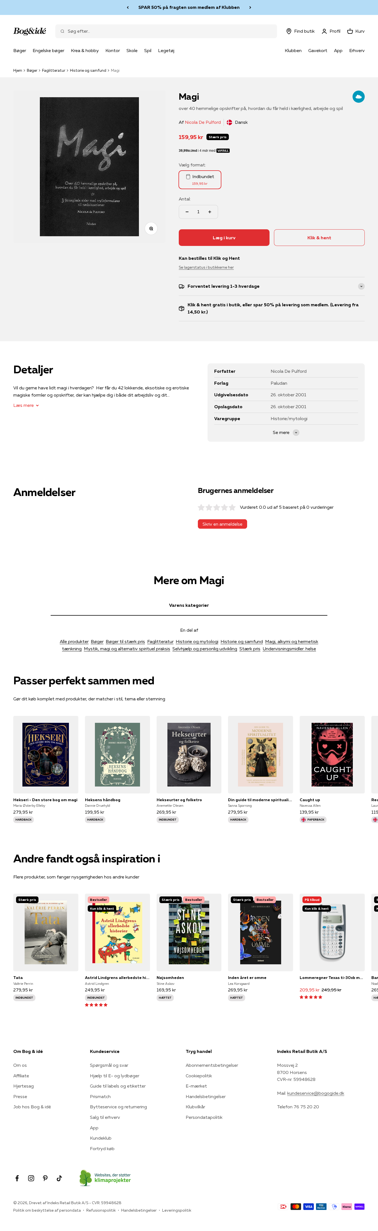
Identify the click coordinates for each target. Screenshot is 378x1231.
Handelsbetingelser (206, 1096)
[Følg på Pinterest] (45, 1178)
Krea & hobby (85, 50)
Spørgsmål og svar (109, 1065)
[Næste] (250, 7)
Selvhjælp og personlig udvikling (204, 648)
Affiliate (21, 1075)
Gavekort (317, 50)
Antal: (185, 199)
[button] (96, 1004)
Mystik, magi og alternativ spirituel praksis (127, 648)
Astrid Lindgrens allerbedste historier (117, 977)
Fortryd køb (102, 1148)
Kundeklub (101, 1138)
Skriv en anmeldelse (222, 524)
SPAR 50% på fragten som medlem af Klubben (189, 7)
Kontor (112, 50)
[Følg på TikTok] (59, 1178)
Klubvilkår (195, 1106)
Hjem (17, 70)
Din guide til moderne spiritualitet (260, 799)
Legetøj (166, 50)
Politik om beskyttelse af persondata (47, 1210)
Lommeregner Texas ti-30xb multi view (332, 977)
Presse (20, 1096)
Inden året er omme (247, 977)
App (338, 50)
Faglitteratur (53, 70)
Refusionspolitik (101, 1210)
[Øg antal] (210, 212)
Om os (20, 1065)
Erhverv (357, 50)
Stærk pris (249, 648)
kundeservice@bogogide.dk (315, 1093)
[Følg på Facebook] (17, 1178)
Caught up (310, 799)
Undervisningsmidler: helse (289, 648)
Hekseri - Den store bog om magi (45, 799)
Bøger (19, 50)
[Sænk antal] (187, 212)
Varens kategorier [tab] (189, 605)
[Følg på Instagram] (31, 1178)
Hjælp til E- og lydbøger (114, 1075)
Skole (132, 50)
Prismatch (100, 1096)
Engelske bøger (48, 50)
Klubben (293, 50)
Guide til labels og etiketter (118, 1086)
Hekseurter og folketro (179, 799)
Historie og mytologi (197, 641)
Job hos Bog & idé (32, 1106)
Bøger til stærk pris (125, 641)
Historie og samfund (88, 70)
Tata (18, 977)
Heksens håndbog (102, 799)
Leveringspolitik (176, 1210)
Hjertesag (23, 1086)
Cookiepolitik (199, 1075)
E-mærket (196, 1086)
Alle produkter (74, 641)
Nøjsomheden (170, 977)
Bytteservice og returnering (118, 1106)
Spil (147, 50)
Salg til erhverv (105, 1117)
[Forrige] (128, 7)
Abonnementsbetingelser (212, 1065)
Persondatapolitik (204, 1117)
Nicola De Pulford (203, 122)
